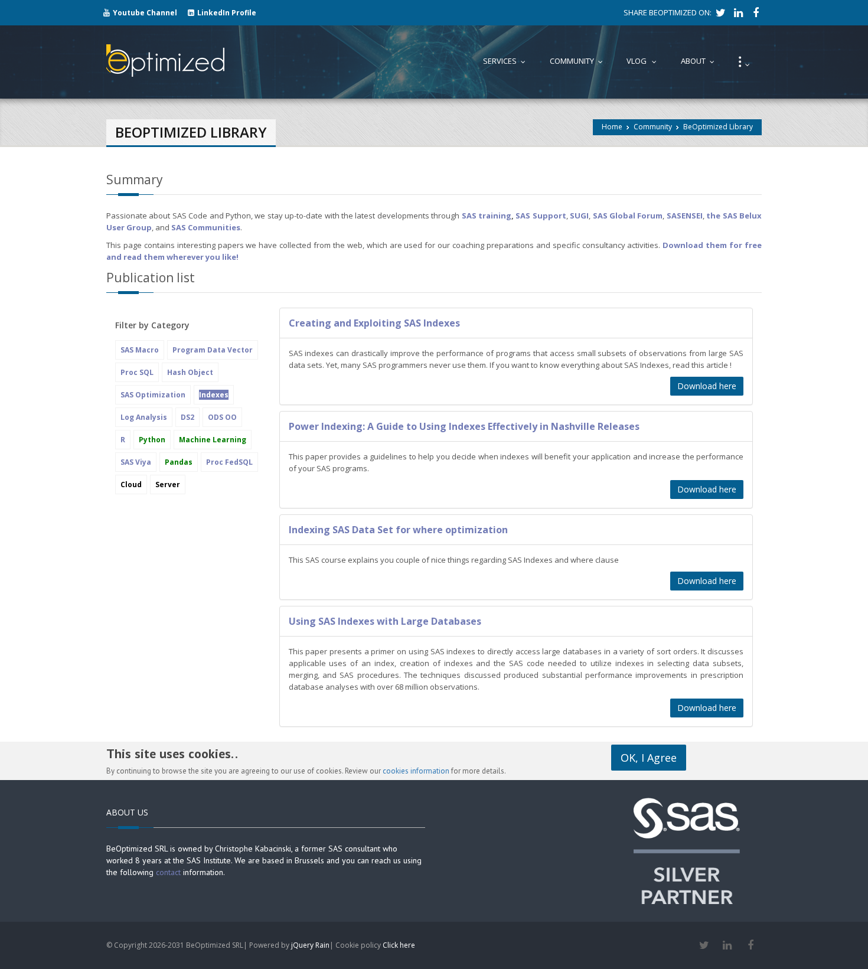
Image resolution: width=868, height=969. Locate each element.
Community (653, 127)
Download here (706, 385)
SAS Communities (205, 227)
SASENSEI (685, 215)
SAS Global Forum (628, 215)
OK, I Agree (649, 758)
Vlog (644, 61)
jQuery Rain (310, 945)
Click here (399, 945)
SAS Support (540, 215)
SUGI (579, 215)
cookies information (416, 771)
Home (612, 127)
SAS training (486, 215)
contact (168, 872)
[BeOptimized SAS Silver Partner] (687, 849)
